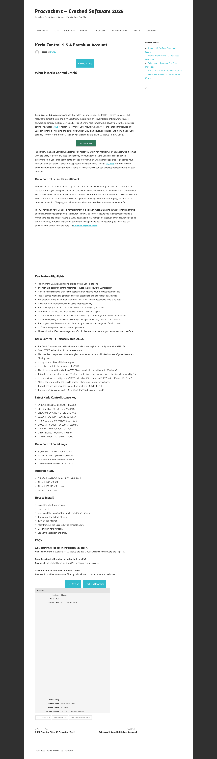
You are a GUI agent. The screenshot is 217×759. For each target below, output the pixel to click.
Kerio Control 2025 (43, 717)
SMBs (55, 126)
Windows (41, 30)
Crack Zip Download (94, 584)
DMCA (137, 30)
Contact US (151, 30)
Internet (83, 30)
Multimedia (100, 30)
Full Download (85, 63)
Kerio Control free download (80, 717)
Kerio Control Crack (60, 717)
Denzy (53, 51)
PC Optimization (119, 30)
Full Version (73, 584)
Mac (54, 30)
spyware (110, 163)
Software (68, 30)
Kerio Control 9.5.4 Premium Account (165, 70)
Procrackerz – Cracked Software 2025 (79, 11)
